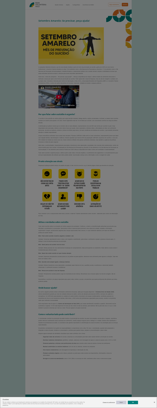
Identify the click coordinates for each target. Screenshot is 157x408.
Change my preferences (109, 402)
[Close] (154, 402)
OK (133, 402)
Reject (121, 402)
